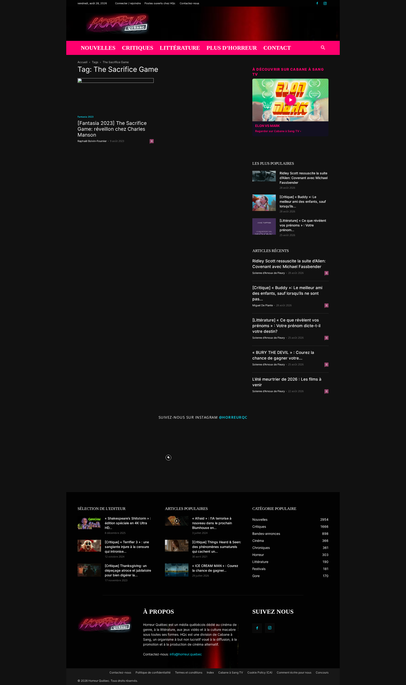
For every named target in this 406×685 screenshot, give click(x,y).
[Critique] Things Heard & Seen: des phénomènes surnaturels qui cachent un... (216, 546)
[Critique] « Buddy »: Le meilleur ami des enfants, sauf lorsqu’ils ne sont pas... (287, 293)
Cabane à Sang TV (230, 672)
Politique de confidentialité (153, 672)
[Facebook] (317, 3)
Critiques (137, 48)
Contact (277, 48)
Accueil (82, 62)
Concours (322, 672)
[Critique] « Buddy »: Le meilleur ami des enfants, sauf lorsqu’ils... (303, 201)
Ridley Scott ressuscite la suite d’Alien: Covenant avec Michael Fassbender (304, 177)
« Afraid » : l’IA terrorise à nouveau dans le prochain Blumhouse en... (212, 523)
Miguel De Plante (262, 305)
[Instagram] (324, 3)
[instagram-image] (99, 456)
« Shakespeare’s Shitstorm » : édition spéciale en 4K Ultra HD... (128, 523)
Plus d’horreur (232, 48)
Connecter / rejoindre (128, 3)
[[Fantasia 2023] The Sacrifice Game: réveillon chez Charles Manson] (116, 94)
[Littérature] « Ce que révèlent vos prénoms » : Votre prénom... (303, 225)
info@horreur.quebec (186, 654)
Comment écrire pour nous (294, 672)
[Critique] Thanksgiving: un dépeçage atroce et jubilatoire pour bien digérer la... (128, 570)
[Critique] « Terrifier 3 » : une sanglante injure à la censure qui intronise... (127, 546)
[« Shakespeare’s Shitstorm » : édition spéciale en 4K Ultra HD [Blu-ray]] (89, 522)
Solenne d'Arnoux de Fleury (268, 273)
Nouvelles (98, 48)
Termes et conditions (188, 672)
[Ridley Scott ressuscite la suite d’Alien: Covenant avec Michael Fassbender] (264, 176)
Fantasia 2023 (86, 116)
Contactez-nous (189, 3)
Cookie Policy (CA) (259, 672)
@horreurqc (233, 417)
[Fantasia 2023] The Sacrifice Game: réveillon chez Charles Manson (112, 129)
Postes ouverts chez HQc (159, 3)
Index (210, 672)
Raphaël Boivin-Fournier (92, 141)
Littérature (180, 48)
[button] (322, 48)
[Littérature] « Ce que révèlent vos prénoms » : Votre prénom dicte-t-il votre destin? (286, 326)
